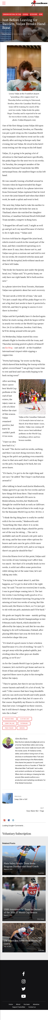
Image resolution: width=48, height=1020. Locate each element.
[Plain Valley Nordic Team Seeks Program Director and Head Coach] (24, 860)
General (25, 14)
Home (11, 1004)
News (40, 14)
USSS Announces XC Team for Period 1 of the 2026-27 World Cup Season (23, 911)
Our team (27, 1004)
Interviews (33, 14)
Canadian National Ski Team (12, 14)
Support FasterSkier (18, 1007)
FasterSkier (41, 873)
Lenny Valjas (9, 723)
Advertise (36, 1004)
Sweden (22, 728)
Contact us (32, 1007)
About (18, 1004)
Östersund (24, 723)
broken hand (9, 719)
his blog (8, 347)
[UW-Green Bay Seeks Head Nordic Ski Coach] (24, 937)
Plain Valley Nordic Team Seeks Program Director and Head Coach (21, 865)
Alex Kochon (6, 34)
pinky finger (9, 728)
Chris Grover (40, 919)
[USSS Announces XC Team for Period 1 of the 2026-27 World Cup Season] (24, 899)
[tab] (5, 820)
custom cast (24, 719)
